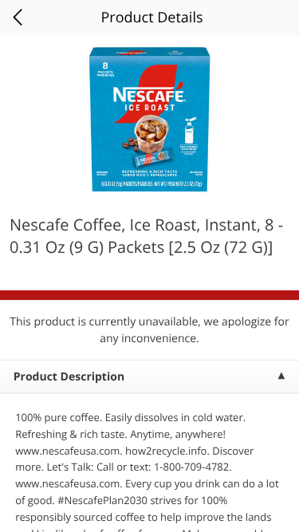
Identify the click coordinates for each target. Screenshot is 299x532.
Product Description (69, 376)
